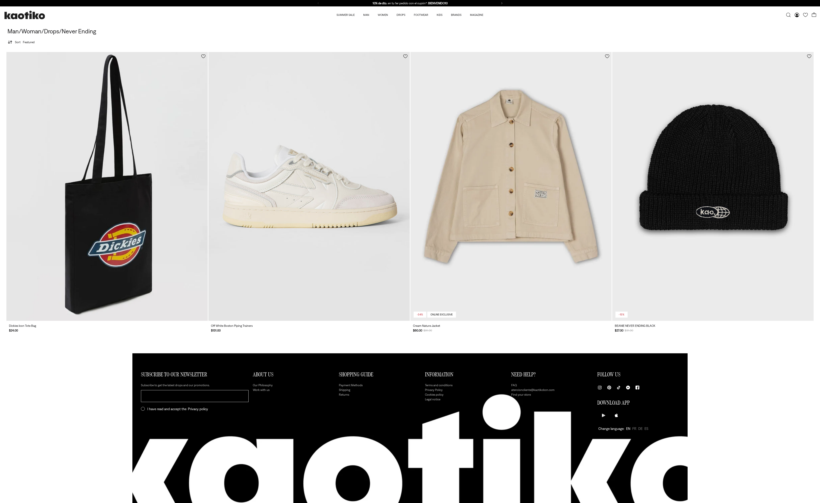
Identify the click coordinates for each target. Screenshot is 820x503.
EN (628, 429)
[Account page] (797, 15)
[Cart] (814, 15)
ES (646, 429)
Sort (25, 42)
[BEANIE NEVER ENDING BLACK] (713, 186)
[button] (203, 56)
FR (634, 429)
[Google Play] (603, 415)
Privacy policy (198, 409)
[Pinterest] (609, 387)
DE (640, 429)
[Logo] (24, 15)
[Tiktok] (618, 387)
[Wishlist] (805, 15)
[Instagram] (600, 387)
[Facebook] (637, 387)
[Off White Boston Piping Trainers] (309, 186)
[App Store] (616, 415)
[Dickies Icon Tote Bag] (107, 186)
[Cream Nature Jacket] (511, 186)
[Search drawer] (788, 15)
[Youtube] (628, 387)
